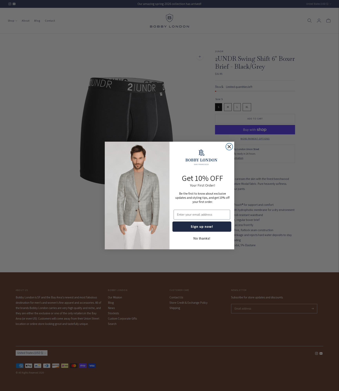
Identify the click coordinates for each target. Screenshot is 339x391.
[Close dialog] (229, 146)
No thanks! (201, 238)
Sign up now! (202, 226)
